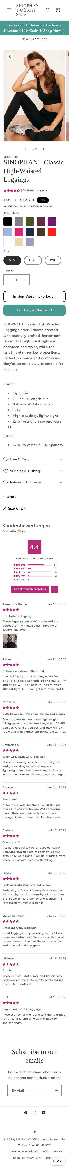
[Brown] (41, 232)
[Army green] (30, 221)
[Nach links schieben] (25, 149)
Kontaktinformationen (27, 1157)
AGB (45, 1151)
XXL (53, 260)
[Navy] (30, 232)
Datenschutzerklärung (24, 1151)
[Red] (52, 232)
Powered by (9, 531)
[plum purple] (52, 221)
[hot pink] (19, 232)
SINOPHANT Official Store (32, 1139)
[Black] (7, 221)
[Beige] (19, 242)
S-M (12, 260)
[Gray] (19, 221)
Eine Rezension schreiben (30, 589)
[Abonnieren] (56, 1090)
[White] (7, 242)
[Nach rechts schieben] (44, 149)
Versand (8, 206)
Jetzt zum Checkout (34, 310)
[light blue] (7, 232)
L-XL (33, 260)
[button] (9, 10)
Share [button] (12, 496)
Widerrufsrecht (42, 1144)
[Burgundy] (41, 221)
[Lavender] (30, 242)
